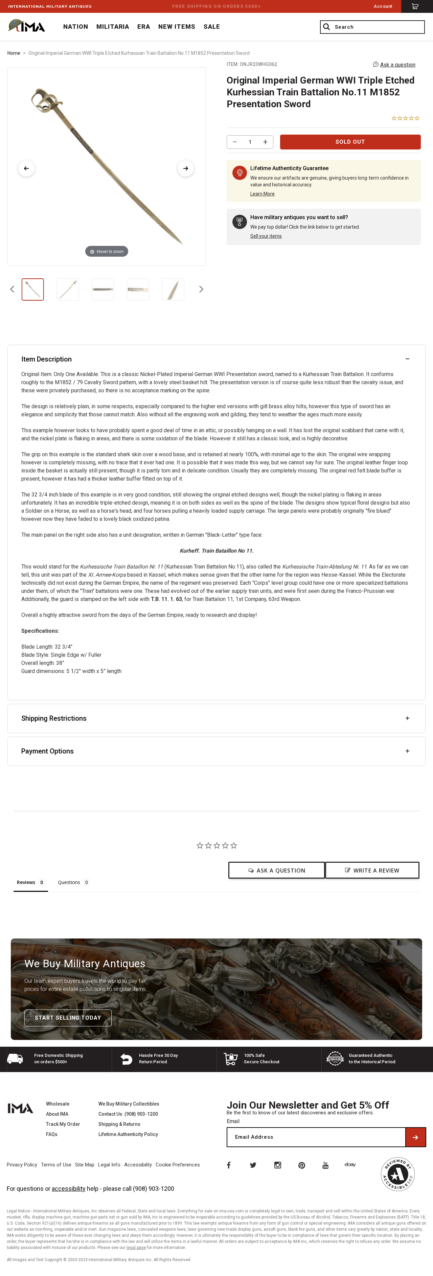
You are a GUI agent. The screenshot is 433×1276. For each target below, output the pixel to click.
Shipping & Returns (119, 1124)
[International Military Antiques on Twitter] (253, 1164)
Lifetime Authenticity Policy (128, 1134)
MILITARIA (113, 26)
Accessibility (138, 1165)
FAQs (52, 1134)
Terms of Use (56, 1165)
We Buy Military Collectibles (128, 1103)
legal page (136, 1247)
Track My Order (63, 1124)
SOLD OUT (350, 142)
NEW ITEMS (177, 26)
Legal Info (109, 1165)
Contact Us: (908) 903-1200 (128, 1114)
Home (13, 53)
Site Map (84, 1165)
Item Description (46, 359)
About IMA (57, 1114)
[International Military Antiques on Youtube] (327, 1164)
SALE (212, 26)
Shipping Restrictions (54, 718)
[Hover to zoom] (107, 166)
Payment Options (47, 751)
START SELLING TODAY (68, 1018)
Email (233, 1121)
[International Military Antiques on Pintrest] (302, 1164)
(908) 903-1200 (153, 1188)
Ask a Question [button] (281, 870)
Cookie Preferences (178, 1165)
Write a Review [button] (377, 870)
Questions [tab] (69, 882)
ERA (143, 26)
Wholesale (57, 1103)
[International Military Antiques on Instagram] (277, 1164)
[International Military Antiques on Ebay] (351, 1164)
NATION (75, 26)
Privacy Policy (22, 1165)
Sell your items (266, 236)
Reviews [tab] (26, 882)
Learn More (262, 193)
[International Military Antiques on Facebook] (228, 1164)
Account (383, 6)
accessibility (69, 1188)
